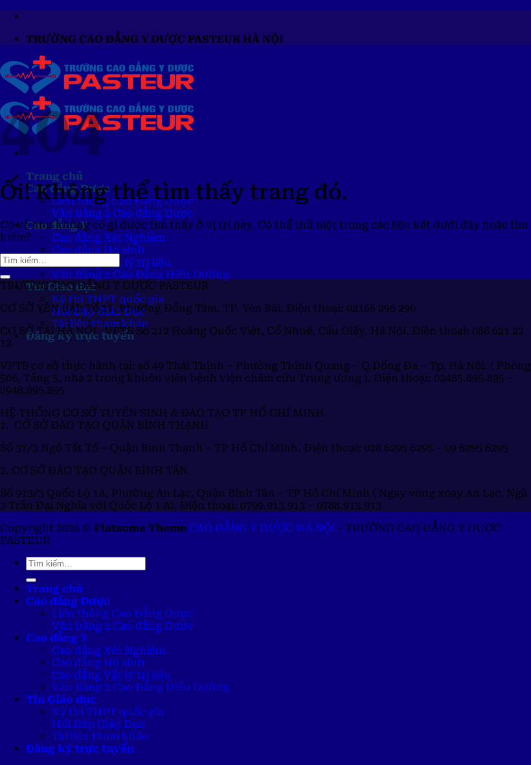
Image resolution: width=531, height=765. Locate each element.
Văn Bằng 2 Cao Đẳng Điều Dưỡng (140, 274)
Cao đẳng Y (56, 638)
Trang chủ (54, 176)
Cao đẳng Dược (68, 601)
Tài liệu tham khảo (100, 324)
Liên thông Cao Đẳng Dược (122, 613)
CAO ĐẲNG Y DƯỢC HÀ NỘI (262, 528)
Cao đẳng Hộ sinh (98, 250)
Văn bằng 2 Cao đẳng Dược (122, 213)
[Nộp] (5, 277)
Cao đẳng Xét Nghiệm (108, 238)
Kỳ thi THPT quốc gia (108, 299)
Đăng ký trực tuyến (80, 748)
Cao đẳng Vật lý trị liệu (111, 675)
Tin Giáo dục (61, 699)
